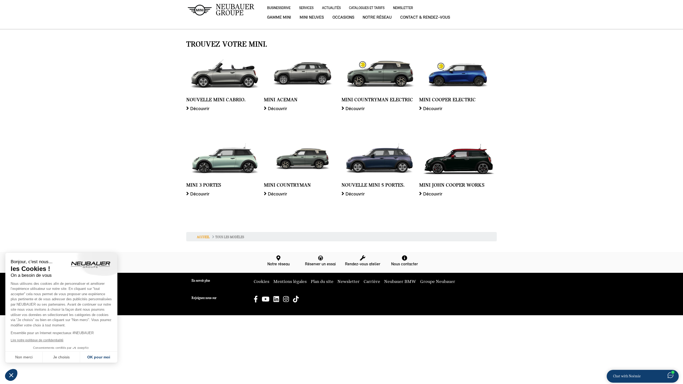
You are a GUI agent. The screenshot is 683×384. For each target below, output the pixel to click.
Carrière (372, 281)
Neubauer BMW (400, 281)
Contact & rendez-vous (425, 17)
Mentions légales (290, 281)
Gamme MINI (279, 17)
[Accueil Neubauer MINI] (221, 9)
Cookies (261, 281)
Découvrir (199, 108)
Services (306, 8)
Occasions (343, 17)
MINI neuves (312, 17)
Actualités (331, 8)
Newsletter (403, 8)
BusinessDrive (279, 8)
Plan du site (322, 281)
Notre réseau (377, 17)
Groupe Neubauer (437, 281)
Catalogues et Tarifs (366, 8)
